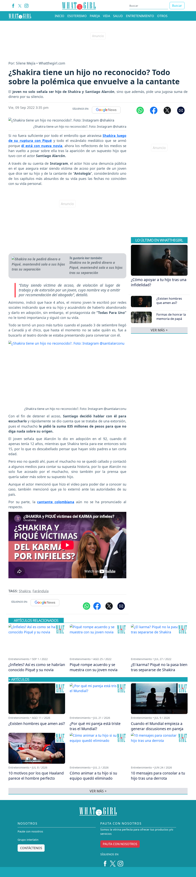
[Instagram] (26, 5)
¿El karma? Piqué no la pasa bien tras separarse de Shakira (159, 667)
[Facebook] (13, 5)
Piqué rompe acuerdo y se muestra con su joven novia (94, 667)
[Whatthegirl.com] (19, 16)
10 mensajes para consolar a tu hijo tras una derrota (158, 775)
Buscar (177, 5)
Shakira (25, 591)
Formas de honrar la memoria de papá (171, 316)
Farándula (41, 591)
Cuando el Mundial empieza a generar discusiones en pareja (157, 726)
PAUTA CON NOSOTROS (120, 844)
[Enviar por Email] (181, 110)
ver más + (159, 330)
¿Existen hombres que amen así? (169, 300)
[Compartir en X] (167, 110)
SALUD (118, 16)
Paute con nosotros (30, 831)
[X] (19, 5)
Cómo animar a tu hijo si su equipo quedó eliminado (93, 775)
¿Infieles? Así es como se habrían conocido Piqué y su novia (36, 667)
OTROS (162, 16)
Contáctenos (31, 848)
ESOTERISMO (77, 16)
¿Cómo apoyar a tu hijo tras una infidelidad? (158, 282)
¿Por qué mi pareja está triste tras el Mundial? (95, 726)
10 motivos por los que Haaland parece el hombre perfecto (36, 775)
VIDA (106, 16)
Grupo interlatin (28, 839)
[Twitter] (113, 862)
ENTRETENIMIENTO (140, 16)
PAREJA (95, 16)
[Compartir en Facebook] (153, 110)
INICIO (59, 16)
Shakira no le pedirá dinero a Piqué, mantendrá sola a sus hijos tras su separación (95, 267)
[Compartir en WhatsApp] (140, 110)
